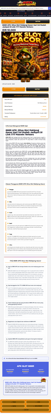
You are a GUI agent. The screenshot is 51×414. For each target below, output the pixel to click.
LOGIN (13, 21)
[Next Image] (49, 56)
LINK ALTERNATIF (38, 405)
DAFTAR (37, 21)
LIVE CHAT (26, 409)
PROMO (14, 402)
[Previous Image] (2, 56)
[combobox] (24, 8)
